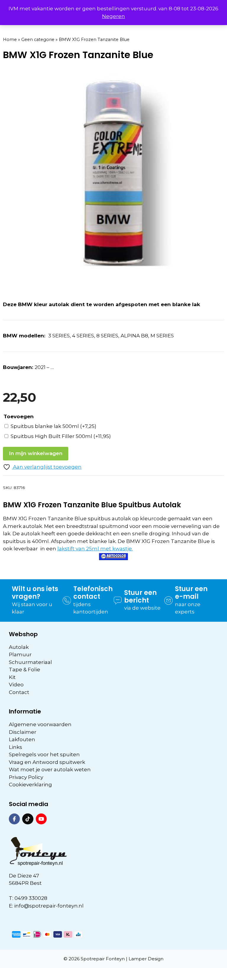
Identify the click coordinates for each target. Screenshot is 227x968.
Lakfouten (22, 739)
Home (10, 39)
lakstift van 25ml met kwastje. (95, 549)
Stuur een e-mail (191, 592)
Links (15, 747)
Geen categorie (37, 39)
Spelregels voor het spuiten (44, 754)
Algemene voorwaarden (40, 724)
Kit (12, 677)
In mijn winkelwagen (35, 453)
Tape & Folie (24, 669)
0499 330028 (30, 898)
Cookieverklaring (30, 784)
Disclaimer (22, 732)
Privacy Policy (26, 777)
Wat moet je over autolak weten (50, 769)
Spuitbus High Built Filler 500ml (61, 436)
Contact (19, 692)
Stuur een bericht (140, 596)
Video (16, 685)
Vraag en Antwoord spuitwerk (47, 762)
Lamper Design (146, 959)
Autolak (19, 647)
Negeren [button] (113, 16)
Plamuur (20, 654)
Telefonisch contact (93, 592)
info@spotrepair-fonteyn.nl (49, 906)
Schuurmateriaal (30, 662)
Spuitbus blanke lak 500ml (53, 426)
